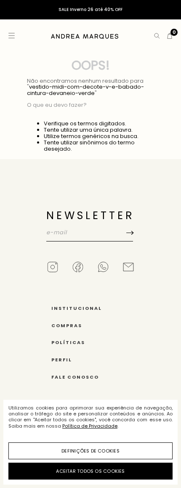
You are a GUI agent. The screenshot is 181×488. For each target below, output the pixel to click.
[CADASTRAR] (90, 249)
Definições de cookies (90, 450)
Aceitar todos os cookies (90, 471)
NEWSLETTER (90, 215)
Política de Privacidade (89, 426)
